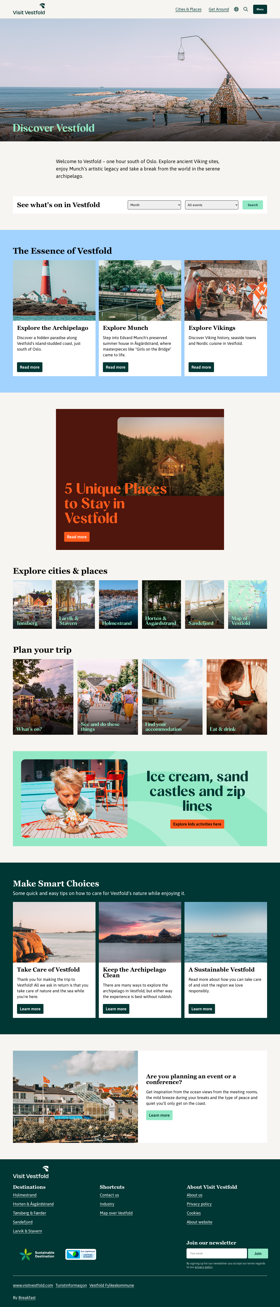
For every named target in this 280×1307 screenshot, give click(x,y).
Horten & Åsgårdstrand (33, 1203)
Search (253, 205)
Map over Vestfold (116, 1212)
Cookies (194, 1212)
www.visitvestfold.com (33, 1285)
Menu (260, 9)
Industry (107, 1203)
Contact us (109, 1194)
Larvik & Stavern (27, 1231)
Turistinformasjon (71, 1285)
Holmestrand (24, 1194)
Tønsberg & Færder (29, 1212)
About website (199, 1222)
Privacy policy (199, 1203)
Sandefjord (23, 1222)
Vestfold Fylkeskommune (111, 1285)
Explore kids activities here (197, 824)
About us (194, 1194)
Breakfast (27, 1297)
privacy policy (203, 1267)
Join (258, 1253)
